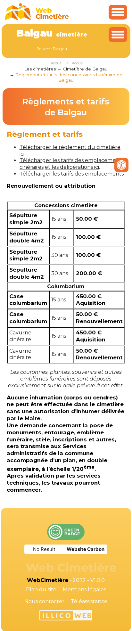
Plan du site (41, 589)
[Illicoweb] (66, 616)
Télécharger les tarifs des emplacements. (72, 174)
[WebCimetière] (37, 19)
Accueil (57, 63)
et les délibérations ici (72, 167)
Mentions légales (84, 589)
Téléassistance (89, 601)
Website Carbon (85, 549)
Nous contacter (44, 601)
